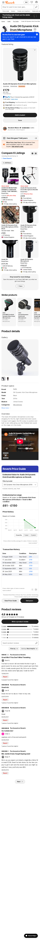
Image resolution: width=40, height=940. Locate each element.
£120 (30, 565)
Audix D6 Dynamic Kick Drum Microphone (19, 84)
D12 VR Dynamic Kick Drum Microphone (23, 316)
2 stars (3, 635)
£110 (30, 563)
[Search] (36, 7)
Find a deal (6, 11)
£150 (30, 574)
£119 (30, 560)
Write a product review (20, 622)
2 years (33, 535)
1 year (26, 535)
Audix (15, 389)
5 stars (3, 626)
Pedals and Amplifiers (23, 11)
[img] (26, 128)
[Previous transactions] (32, 589)
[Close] (37, 34)
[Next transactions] (35, 589)
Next (18, 782)
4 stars (3, 629)
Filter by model (7, 481)
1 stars (3, 637)
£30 (30, 568)
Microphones (17, 405)
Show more (5, 408)
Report (5, 676)
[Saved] (31, 2)
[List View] (35, 153)
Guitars (13, 11)
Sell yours (29, 601)
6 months (19, 535)
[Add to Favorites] (35, 29)
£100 (30, 571)
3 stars (3, 632)
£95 (30, 557)
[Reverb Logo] (10, 2)
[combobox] (18, 484)
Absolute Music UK (14, 128)
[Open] (35, 484)
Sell (26, 2)
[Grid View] (32, 153)
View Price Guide (10, 601)
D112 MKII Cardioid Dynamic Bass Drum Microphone (9, 316)
